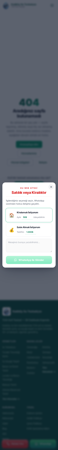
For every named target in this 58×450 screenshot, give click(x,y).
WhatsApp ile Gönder (31, 259)
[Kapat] (51, 187)
